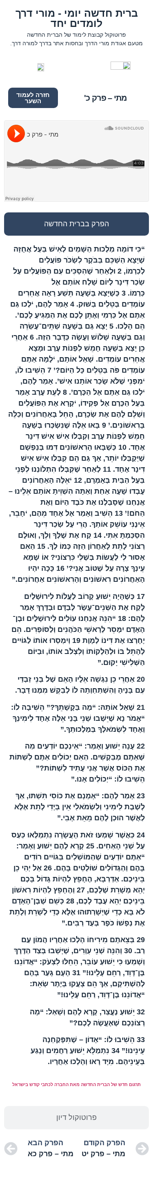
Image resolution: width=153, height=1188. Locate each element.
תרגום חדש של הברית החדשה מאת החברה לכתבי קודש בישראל (76, 1084)
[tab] (76, 224)
